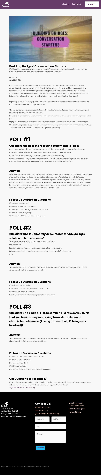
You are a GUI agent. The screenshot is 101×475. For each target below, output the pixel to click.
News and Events (75, 412)
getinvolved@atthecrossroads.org (23, 387)
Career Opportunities (76, 406)
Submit (40, 448)
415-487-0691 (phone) (42, 407)
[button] (68, 4)
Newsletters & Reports (77, 409)
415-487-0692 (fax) (41, 410)
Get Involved (76, 4)
